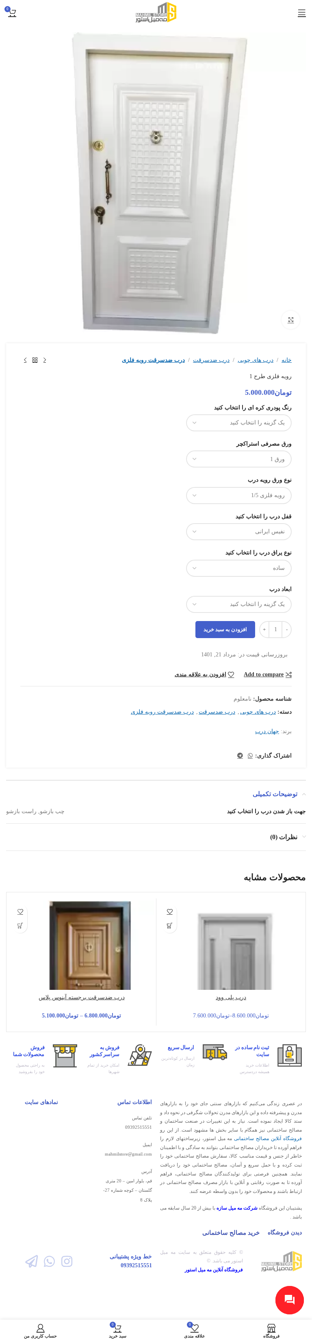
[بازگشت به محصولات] (35, 360)
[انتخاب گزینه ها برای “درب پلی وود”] (169, 926)
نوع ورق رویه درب (270, 480)
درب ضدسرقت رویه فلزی (153, 360)
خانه (287, 360)
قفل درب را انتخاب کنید (264, 516)
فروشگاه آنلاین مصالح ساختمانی (268, 1138)
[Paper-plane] (31, 1261)
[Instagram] (67, 1261)
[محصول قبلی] (45, 360)
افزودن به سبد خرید (225, 629)
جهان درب (267, 731)
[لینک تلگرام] (240, 756)
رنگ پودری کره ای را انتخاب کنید (253, 408)
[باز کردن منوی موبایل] (302, 12)
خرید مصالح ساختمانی (231, 1232)
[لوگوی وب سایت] (156, 12)
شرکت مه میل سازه (237, 1208)
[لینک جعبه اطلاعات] (268, 1059)
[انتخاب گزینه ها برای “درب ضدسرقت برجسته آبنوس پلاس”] (20, 926)
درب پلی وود (231, 997)
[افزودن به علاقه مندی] (169, 912)
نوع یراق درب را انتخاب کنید (258, 553)
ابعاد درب (280, 589)
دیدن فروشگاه (285, 1232)
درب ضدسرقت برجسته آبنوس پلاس (82, 997)
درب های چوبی (255, 360)
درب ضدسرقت (211, 360)
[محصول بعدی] (25, 360)
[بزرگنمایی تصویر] (291, 320)
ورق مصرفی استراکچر (264, 444)
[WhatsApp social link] (250, 756)
